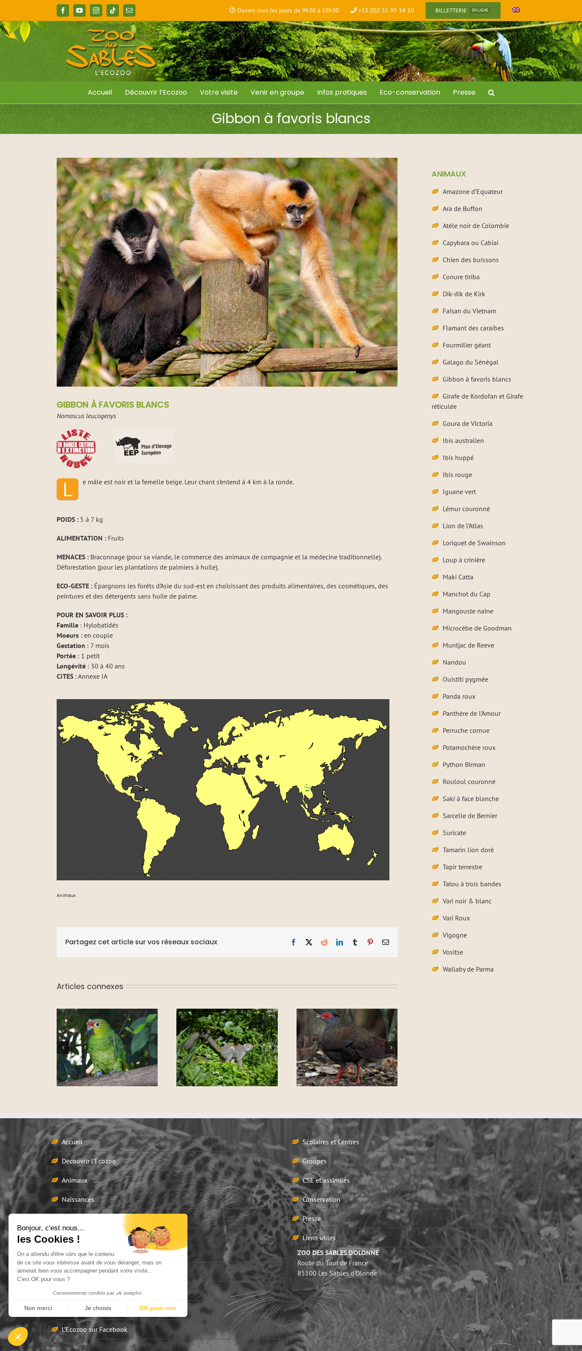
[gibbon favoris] (223, 702)
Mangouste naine (468, 611)
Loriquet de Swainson (474, 542)
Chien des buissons (471, 259)
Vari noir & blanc (467, 901)
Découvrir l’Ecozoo (89, 1161)
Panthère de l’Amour (472, 713)
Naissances (78, 1199)
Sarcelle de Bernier (470, 815)
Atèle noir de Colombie (476, 225)
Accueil (72, 1141)
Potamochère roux (469, 747)
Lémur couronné (466, 508)
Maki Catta (458, 577)
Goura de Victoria (468, 423)
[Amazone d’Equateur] (107, 1047)
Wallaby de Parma (468, 969)
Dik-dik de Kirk (464, 293)
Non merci (38, 1308)
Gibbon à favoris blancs (477, 379)
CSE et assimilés (326, 1180)
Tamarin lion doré (468, 849)
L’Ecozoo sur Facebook (94, 1329)
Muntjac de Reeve (468, 645)
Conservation (321, 1199)
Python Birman (464, 764)
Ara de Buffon (462, 208)
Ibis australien (463, 440)
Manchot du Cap (466, 594)
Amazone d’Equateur (473, 191)
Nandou (454, 662)
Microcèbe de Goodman (477, 628)
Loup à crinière (464, 559)
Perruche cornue (466, 730)
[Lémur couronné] (226, 1047)
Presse (312, 1218)
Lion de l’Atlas (463, 525)
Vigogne (455, 935)
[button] (491, 92)
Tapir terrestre (462, 866)
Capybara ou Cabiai (470, 242)
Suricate (454, 832)
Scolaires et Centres (331, 1141)
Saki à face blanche (471, 798)
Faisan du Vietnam (469, 311)
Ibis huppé (458, 457)
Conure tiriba (461, 276)
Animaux (66, 895)
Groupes (315, 1161)
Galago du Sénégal (470, 362)
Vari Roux (456, 918)
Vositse (453, 952)
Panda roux (459, 696)
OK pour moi (157, 1308)
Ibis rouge (457, 474)
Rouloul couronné (469, 781)
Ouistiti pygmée (465, 679)
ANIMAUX (449, 173)
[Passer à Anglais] (516, 10)
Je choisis (98, 1308)
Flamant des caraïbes (473, 328)
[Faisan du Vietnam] (347, 1047)
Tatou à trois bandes (472, 883)
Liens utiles (319, 1237)
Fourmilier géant (467, 345)
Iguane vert (459, 491)
